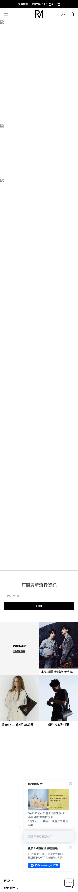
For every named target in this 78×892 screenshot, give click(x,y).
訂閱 (39, 606)
